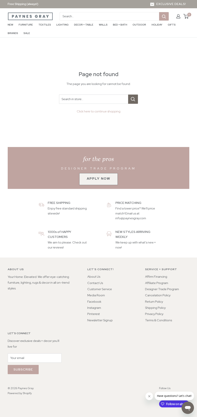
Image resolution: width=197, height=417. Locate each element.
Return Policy (154, 302)
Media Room (96, 295)
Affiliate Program (156, 283)
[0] (186, 16)
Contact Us (95, 283)
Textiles (44, 24)
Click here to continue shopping (98, 111)
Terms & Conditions (158, 320)
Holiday (157, 24)
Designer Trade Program (162, 289)
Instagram (94, 308)
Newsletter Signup (100, 320)
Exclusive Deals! (171, 4)
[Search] (164, 16)
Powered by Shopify (20, 393)
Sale (26, 33)
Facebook (94, 302)
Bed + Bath (120, 24)
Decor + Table (83, 24)
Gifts (172, 24)
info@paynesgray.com (130, 218)
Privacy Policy (154, 314)
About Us (93, 277)
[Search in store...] (133, 99)
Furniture (26, 24)
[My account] (178, 16)
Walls (103, 24)
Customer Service (99, 289)
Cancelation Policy (157, 295)
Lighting (62, 24)
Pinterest (93, 314)
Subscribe (23, 369)
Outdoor (139, 24)
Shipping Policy (155, 308)
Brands (13, 33)
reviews (58, 247)
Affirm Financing (156, 277)
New (10, 24)
